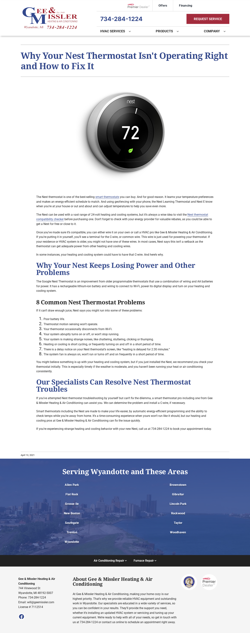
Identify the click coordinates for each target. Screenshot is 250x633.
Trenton (72, 532)
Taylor (178, 523)
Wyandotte (72, 542)
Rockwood (178, 513)
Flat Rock (72, 494)
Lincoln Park (178, 504)
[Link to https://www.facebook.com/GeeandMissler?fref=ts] (21, 616)
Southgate (72, 523)
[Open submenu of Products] (179, 31)
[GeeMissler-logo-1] (50, 8)
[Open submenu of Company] (226, 31)
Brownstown (178, 485)
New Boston (72, 513)
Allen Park (72, 485)
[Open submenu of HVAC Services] (132, 31)
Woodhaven (178, 532)
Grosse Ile (72, 504)
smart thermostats (107, 197)
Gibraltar (178, 494)
